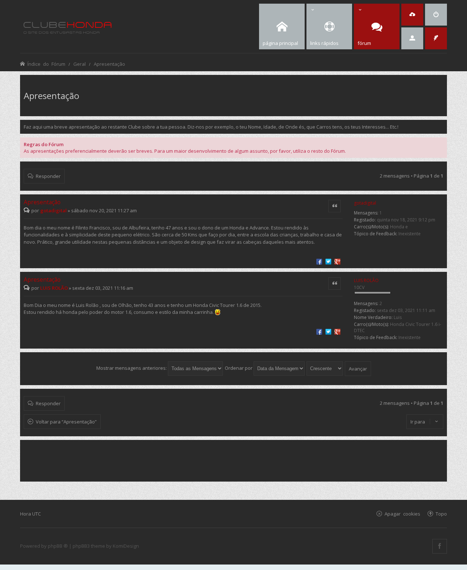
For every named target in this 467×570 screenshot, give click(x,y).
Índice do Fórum (46, 63)
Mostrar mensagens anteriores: (132, 368)
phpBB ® (58, 546)
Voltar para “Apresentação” (66, 421)
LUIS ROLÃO (366, 280)
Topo (441, 513)
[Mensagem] (27, 210)
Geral (79, 63)
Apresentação (109, 63)
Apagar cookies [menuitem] (402, 513)
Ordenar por (239, 368)
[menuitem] (436, 15)
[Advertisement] (233, 460)
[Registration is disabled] (412, 15)
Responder (48, 176)
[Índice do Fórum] (67, 26)
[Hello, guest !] (412, 38)
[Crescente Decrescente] (325, 368)
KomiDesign (126, 546)
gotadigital (365, 203)
